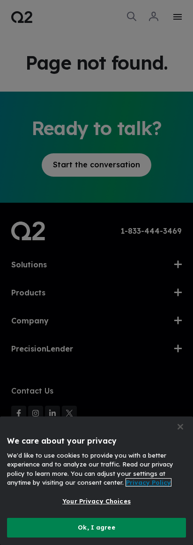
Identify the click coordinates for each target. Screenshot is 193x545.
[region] (96, 480)
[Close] (180, 426)
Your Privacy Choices (96, 501)
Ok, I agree (96, 527)
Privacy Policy (148, 482)
